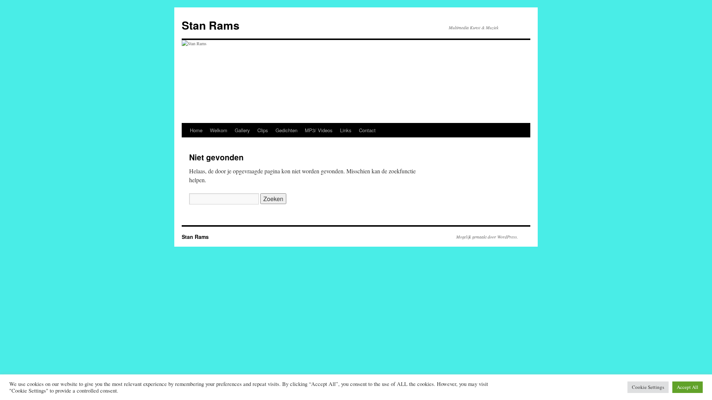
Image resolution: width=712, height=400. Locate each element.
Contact (367, 130)
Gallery (242, 130)
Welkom (218, 130)
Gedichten (286, 130)
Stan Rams (211, 25)
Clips (262, 130)
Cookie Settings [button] (648, 387)
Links (346, 130)
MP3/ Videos (319, 130)
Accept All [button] (687, 387)
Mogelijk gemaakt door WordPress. (487, 237)
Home (196, 130)
